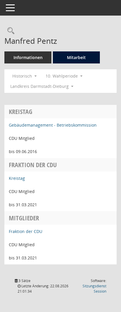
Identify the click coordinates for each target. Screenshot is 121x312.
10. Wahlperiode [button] (62, 76)
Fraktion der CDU (25, 231)
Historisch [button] (22, 76)
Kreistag (17, 178)
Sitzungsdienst (94, 289)
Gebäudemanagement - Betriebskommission (53, 125)
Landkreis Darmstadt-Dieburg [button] (40, 86)
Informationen (28, 57)
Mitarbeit (76, 57)
